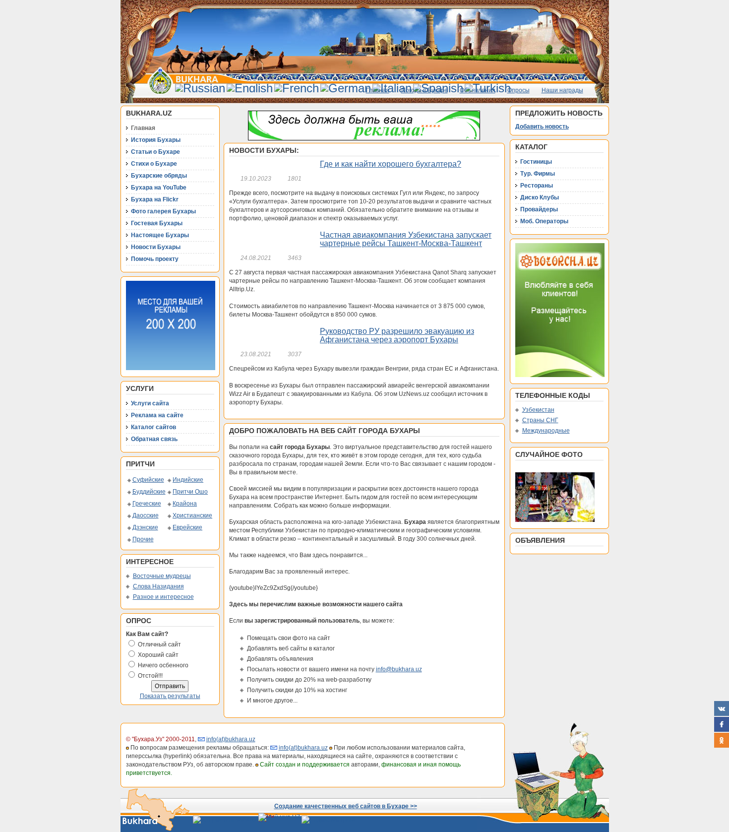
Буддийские (149, 491)
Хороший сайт (158, 654)
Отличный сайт (159, 644)
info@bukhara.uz (399, 669)
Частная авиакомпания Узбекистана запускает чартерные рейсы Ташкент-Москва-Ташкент (405, 239)
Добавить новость (542, 126)
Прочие (143, 539)
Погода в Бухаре (424, 90)
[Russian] (200, 88)
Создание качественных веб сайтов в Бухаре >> (345, 806)
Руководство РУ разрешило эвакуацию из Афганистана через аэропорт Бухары (397, 335)
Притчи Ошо (190, 491)
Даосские (145, 515)
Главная (377, 90)
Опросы (518, 90)
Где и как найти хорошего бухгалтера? (390, 164)
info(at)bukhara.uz (230, 739)
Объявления (477, 90)
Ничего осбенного (163, 665)
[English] (250, 88)
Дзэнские (145, 527)
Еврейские (187, 527)
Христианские (192, 515)
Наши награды (562, 90)
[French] (296, 88)
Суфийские (148, 479)
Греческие (146, 503)
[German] (345, 88)
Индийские (188, 479)
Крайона (185, 503)
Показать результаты (170, 696)
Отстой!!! (150, 675)
